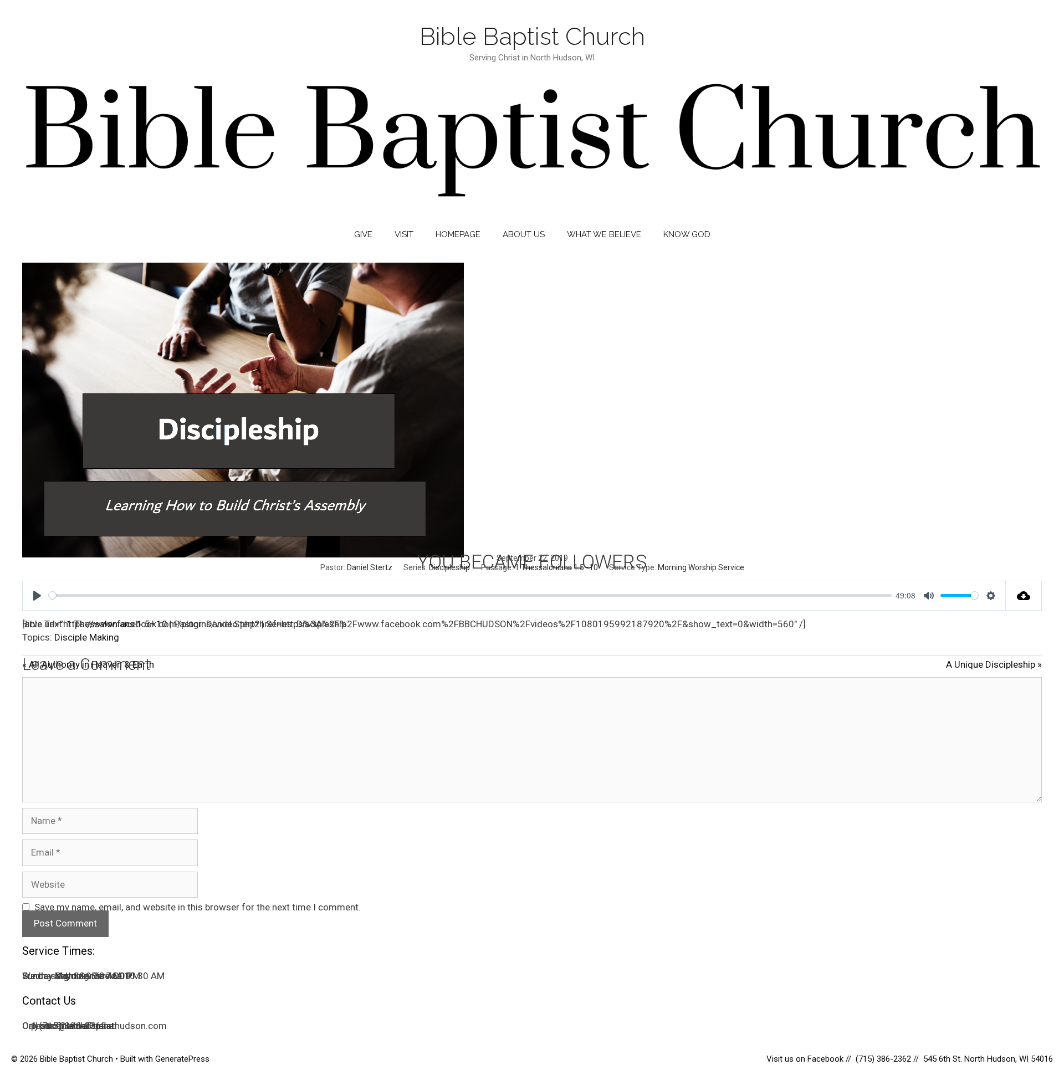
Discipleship (449, 567)
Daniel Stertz (369, 567)
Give (363, 234)
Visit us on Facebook (806, 1059)
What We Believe (604, 234)
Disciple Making (86, 637)
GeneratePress (182, 1059)
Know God (686, 234)
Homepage (458, 234)
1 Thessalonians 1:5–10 (556, 567)
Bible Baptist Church (532, 36)
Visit (404, 234)
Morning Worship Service (701, 567)
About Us (524, 234)
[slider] (470, 595)
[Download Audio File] (1024, 596)
